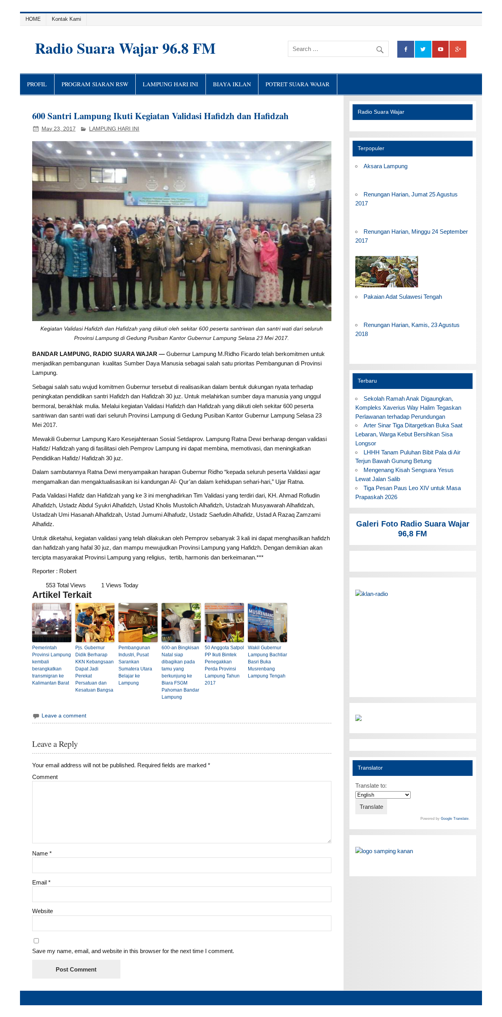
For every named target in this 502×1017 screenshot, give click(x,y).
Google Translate (455, 819)
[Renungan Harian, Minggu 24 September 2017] (386, 287)
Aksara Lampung (385, 166)
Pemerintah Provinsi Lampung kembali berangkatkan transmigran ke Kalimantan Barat (51, 665)
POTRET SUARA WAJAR (297, 84)
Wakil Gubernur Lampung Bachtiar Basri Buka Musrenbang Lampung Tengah (267, 662)
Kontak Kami (66, 19)
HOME (33, 19)
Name (42, 853)
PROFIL (37, 84)
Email (41, 882)
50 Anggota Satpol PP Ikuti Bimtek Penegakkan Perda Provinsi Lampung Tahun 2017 (224, 665)
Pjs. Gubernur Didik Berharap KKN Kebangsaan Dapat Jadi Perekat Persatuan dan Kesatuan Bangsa (94, 669)
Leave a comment (64, 716)
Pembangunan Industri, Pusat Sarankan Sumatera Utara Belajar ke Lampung (135, 665)
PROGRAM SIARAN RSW (95, 84)
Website (42, 911)
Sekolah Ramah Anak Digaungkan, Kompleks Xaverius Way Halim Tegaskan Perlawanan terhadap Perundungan (408, 407)
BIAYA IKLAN (232, 84)
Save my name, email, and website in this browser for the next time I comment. (133, 951)
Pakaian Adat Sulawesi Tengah (403, 296)
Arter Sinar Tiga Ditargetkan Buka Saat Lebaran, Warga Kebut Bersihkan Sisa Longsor (408, 434)
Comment (45, 777)
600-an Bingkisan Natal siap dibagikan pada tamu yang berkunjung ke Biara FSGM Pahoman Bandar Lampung (180, 672)
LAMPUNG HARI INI (170, 84)
